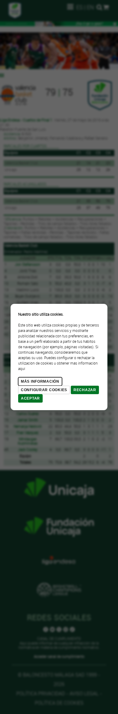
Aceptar (30, 398)
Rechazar (85, 390)
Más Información (40, 381)
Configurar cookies (44, 390)
